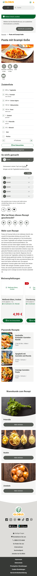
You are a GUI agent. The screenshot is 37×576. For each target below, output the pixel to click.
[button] (8, 7)
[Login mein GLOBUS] (34, 2)
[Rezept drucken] (9, 209)
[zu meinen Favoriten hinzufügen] (14, 209)
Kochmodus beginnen (17, 150)
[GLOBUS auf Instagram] (10, 519)
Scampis (12, 94)
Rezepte (3, 34)
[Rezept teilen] (3, 209)
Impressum (18, 559)
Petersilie (11, 121)
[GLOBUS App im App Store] (13, 527)
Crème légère (14, 100)
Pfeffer (8, 136)
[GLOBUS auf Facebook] (6, 519)
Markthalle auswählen (24, 29)
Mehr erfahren (18, 424)
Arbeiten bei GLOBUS (18, 554)
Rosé (11, 109)
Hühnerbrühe (14, 105)
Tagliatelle (12, 90)
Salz (7, 132)
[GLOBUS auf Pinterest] (15, 519)
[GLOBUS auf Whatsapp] (31, 519)
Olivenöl (11, 127)
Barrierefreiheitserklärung (18, 573)
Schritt (7, 160)
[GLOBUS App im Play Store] (23, 527)
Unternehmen (18, 547)
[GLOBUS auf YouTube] (19, 519)
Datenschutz (18, 563)
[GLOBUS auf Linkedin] (27, 519)
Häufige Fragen (19, 533)
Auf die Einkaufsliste (13, 320)
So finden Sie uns (18, 544)
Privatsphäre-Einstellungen (18, 566)
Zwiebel (9, 115)
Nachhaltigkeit (18, 550)
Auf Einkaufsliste (18, 145)
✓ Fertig (27, 173)
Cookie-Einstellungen (18, 569)
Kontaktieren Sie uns (19, 537)
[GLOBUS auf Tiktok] (23, 519)
